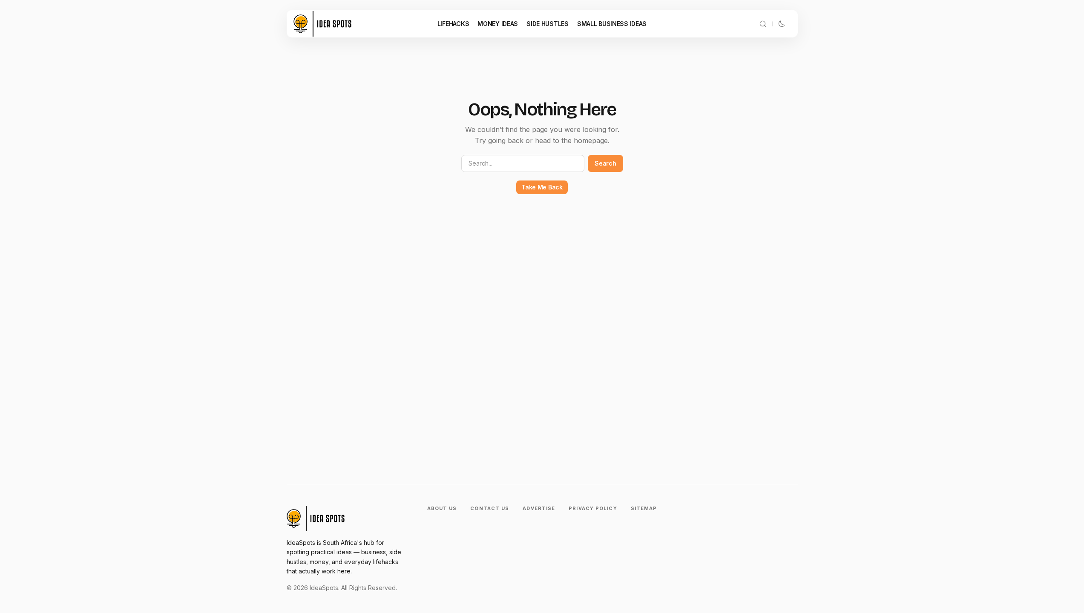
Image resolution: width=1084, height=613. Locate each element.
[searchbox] (523, 163)
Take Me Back (542, 187)
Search (605, 163)
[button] (762, 23)
